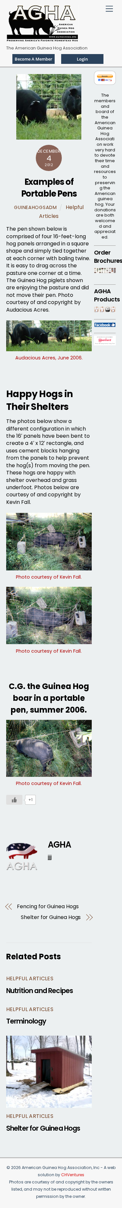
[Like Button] (14, 800)
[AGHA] (42, 39)
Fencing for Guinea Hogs (47, 906)
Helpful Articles (29, 978)
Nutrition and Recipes (39, 990)
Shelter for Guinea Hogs (51, 917)
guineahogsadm (35, 207)
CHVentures (72, 1175)
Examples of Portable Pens (49, 188)
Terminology (26, 1021)
